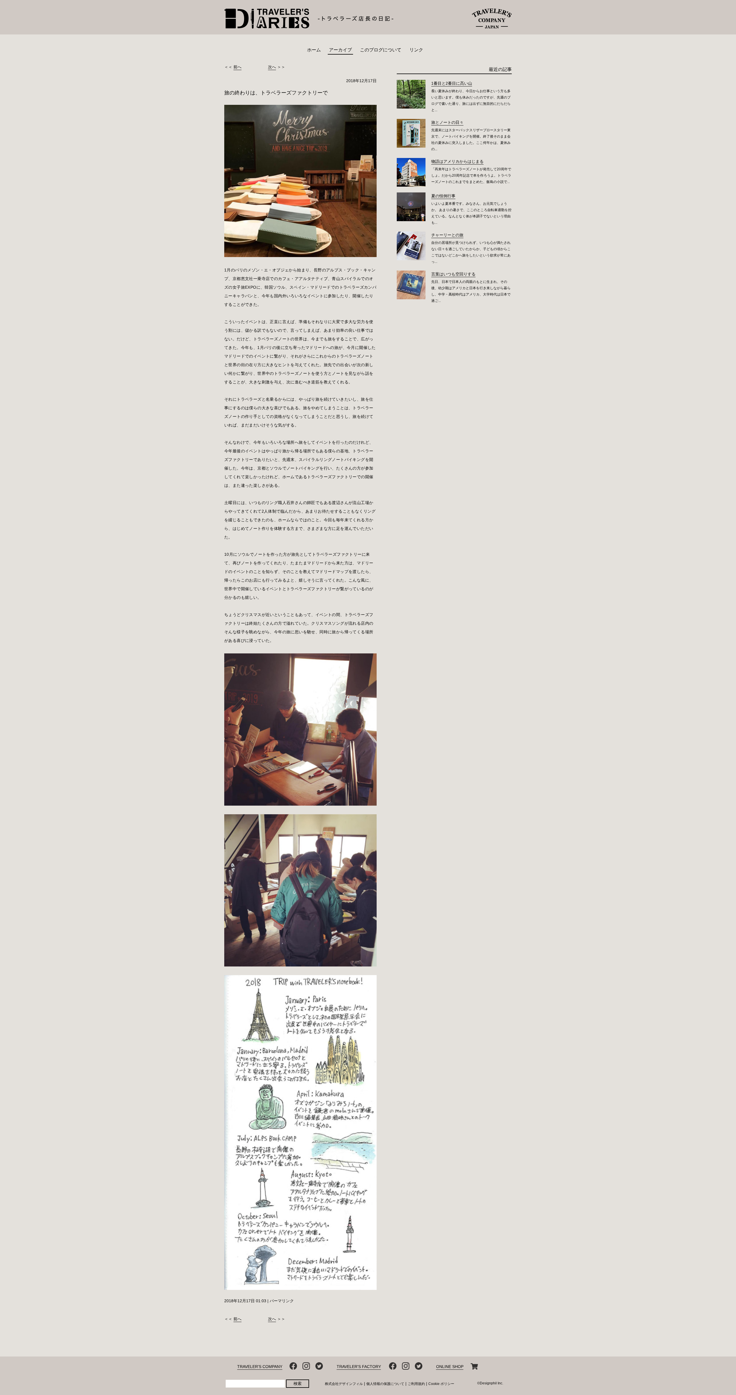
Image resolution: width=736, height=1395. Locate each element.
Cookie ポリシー (441, 1384)
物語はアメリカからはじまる (457, 161)
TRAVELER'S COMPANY (259, 1366)
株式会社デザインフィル (344, 1384)
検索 (298, 1383)
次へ (272, 67)
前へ (237, 67)
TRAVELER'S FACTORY (359, 1366)
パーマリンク (282, 1300)
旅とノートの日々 (447, 122)
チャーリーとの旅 (447, 235)
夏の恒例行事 (443, 196)
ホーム (314, 49)
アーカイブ (340, 49)
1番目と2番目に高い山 (451, 83)
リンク (416, 49)
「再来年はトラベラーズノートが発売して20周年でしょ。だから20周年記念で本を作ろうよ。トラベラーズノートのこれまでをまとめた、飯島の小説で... (471, 175)
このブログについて (380, 49)
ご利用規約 (416, 1384)
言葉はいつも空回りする (453, 274)
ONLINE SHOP (449, 1366)
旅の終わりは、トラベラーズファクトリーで (276, 93)
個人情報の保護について (385, 1384)
